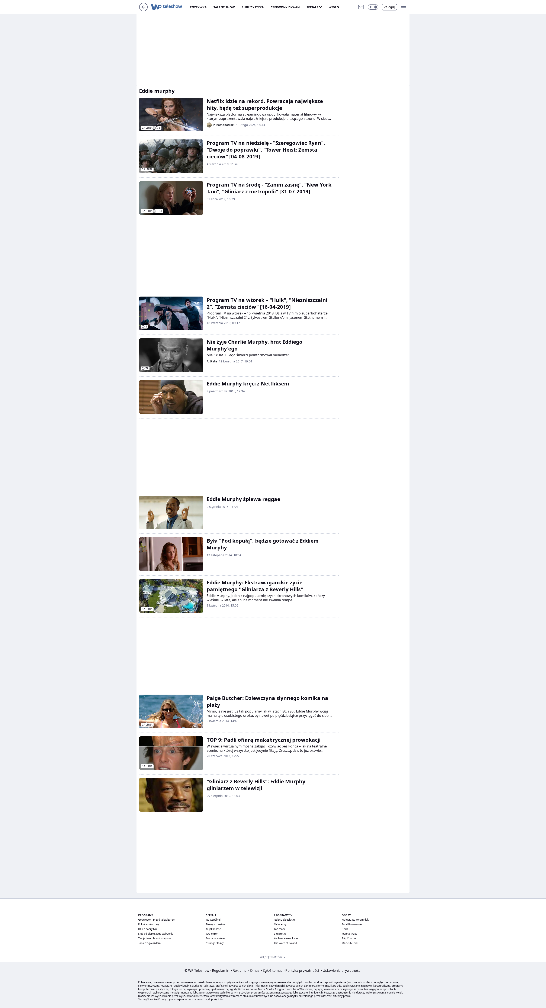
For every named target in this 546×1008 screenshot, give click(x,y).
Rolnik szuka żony (148, 924)
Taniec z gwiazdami (149, 943)
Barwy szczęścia (215, 924)
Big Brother (281, 934)
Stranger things (215, 943)
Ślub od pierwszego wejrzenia (155, 934)
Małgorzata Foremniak (355, 919)
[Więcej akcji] (336, 100)
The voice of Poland (285, 943)
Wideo (334, 7)
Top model (280, 929)
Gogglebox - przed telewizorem (156, 919)
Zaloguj (389, 7)
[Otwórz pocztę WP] (360, 7)
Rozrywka (198, 7)
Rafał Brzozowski (352, 924)
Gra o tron (212, 934)
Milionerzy (280, 924)
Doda (345, 929)
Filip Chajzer (349, 938)
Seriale (312, 7)
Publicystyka (253, 7)
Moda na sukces (215, 938)
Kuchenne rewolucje (286, 938)
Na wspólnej (213, 919)
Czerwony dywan (285, 7)
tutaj (220, 999)
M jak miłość (213, 929)
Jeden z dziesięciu (284, 919)
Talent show (224, 7)
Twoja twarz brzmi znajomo (154, 938)
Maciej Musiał (350, 943)
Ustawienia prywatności (341, 970)
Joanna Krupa (349, 934)
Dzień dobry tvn (147, 929)
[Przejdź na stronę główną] (143, 10)
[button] (373, 7)
